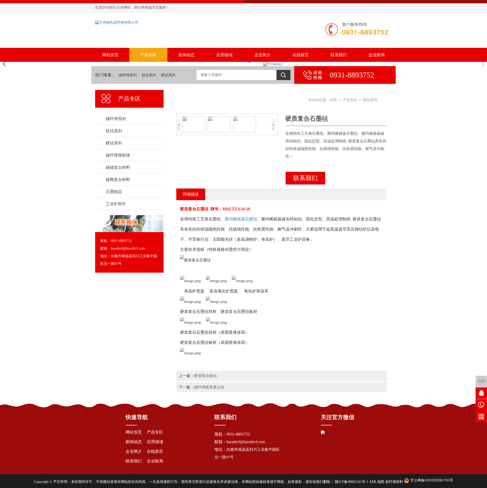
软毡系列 (149, 75)
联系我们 (339, 55)
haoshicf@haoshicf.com (246, 442)
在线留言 (300, 55)
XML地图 (376, 482)
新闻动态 (186, 55)
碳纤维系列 (128, 75)
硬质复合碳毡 (205, 375)
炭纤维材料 (394, 482)
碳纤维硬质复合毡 (209, 387)
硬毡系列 (168, 75)
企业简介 (262, 55)
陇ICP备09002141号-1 (351, 482)
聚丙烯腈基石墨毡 (241, 219)
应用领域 (224, 55)
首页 (333, 100)
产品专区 (148, 55)
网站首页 (110, 55)
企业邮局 (377, 55)
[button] (6, 63)
